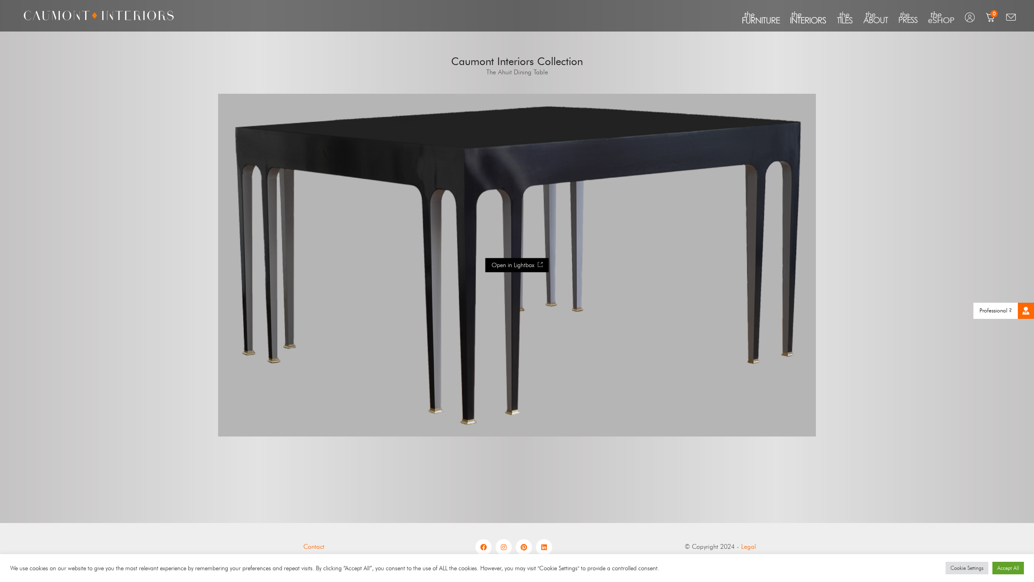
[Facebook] (483, 547)
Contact (313, 546)
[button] (1026, 311)
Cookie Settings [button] (967, 568)
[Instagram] (504, 547)
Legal (748, 546)
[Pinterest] (524, 547)
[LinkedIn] (544, 547)
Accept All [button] (1008, 568)
